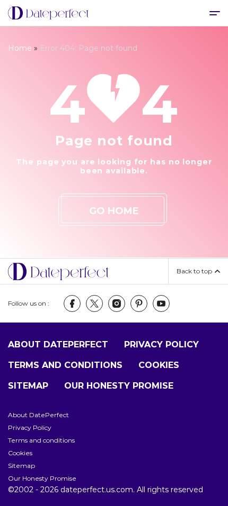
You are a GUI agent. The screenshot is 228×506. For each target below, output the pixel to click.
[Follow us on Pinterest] (138, 303)
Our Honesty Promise (118, 386)
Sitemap (28, 386)
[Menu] (214, 13)
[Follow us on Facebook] (72, 303)
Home (20, 48)
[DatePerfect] (48, 13)
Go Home (114, 211)
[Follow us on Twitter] (94, 303)
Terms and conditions (65, 365)
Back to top (194, 271)
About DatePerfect (58, 344)
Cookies (158, 365)
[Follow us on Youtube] (161, 303)
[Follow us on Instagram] (116, 303)
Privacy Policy (161, 344)
